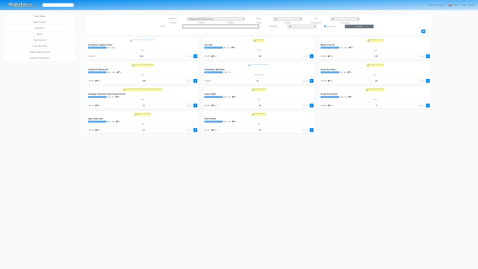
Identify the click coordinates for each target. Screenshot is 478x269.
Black (231, 23)
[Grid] (423, 31)
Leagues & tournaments (39, 58)
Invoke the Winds (328, 69)
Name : (163, 26)
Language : (273, 26)
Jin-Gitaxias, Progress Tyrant (100, 45)
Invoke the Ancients (329, 94)
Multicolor (317, 23)
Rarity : (259, 18)
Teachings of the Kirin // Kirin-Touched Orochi (106, 94)
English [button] (454, 5)
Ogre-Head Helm (95, 119)
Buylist (39, 34)
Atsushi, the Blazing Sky (98, 69)
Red (259, 23)
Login (464, 5)
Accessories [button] (39, 28)
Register (471, 5)
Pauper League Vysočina (40, 52)
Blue (202, 23)
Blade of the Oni (328, 45)
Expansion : (173, 18)
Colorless (346, 23)
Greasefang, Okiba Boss (214, 69)
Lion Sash (208, 45)
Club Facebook (40, 40)
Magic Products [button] (40, 22)
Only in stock (331, 26)
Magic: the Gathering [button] (436, 5)
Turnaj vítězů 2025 (39, 46)
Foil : (316, 18)
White (174, 23)
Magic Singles (39, 16)
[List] (427, 31)
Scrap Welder (210, 94)
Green (288, 23)
